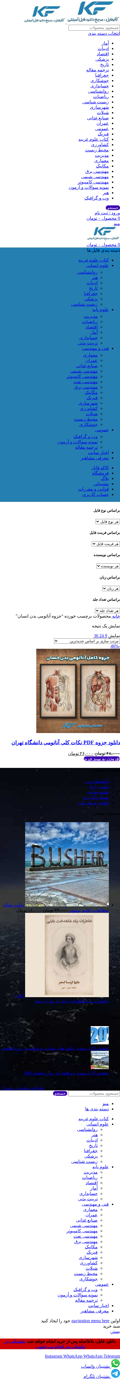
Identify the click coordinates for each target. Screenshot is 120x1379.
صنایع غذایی (98, 117)
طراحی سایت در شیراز (22, 1087)
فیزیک (103, 133)
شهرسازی (99, 107)
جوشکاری (99, 80)
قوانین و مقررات (93, 802)
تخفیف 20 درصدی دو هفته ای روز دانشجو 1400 (66, 1072)
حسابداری (99, 85)
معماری (101, 160)
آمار (105, 43)
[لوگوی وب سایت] (93, 22)
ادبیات (103, 48)
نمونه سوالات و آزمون (89, 187)
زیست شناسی (95, 101)
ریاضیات (101, 96)
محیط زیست (97, 150)
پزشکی (102, 59)
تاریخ (104, 64)
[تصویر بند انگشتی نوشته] (100, 1042)
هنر (106, 192)
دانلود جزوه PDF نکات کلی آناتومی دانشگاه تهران (65, 742)
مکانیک (102, 166)
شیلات (103, 112)
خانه (115, 616)
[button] (102, 758)
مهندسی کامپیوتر (93, 182)
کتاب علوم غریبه (93, 139)
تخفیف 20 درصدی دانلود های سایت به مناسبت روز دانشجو (55, 1048)
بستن (115, 1331)
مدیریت (102, 155)
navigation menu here (90, 1320)
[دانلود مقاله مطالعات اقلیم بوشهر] (66, 904)
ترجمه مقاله (97, 69)
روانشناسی (98, 91)
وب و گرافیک (97, 198)
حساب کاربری (95, 797)
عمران (103, 123)
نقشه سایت (98, 792)
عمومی (102, 128)
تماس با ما (99, 786)
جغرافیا (102, 75)
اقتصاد (103, 53)
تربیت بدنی (88, 343)
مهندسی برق (97, 171)
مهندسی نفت (85, 381)
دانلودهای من (97, 781)
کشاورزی (100, 144)
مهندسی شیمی (95, 176)
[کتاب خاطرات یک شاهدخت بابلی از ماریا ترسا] (66, 995)
